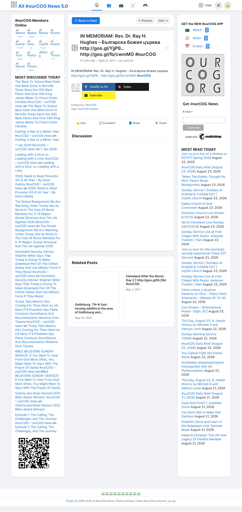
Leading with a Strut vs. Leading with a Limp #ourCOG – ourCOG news (36, 158)
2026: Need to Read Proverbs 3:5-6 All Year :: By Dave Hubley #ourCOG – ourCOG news (36, 182)
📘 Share (134, 122)
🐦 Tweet (161, 122)
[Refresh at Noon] (44, 32)
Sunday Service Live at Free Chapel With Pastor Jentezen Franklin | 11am (202, 236)
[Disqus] (121, 194)
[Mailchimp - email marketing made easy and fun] (203, 139)
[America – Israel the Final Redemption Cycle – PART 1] (55, 44)
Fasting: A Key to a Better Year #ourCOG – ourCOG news (37, 133)
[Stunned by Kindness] (55, 32)
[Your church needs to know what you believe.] (20, 55)
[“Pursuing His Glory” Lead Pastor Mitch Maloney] (55, 55)
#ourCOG (90, 104)
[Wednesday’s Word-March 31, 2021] (32, 32)
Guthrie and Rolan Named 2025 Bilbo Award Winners (37, 407)
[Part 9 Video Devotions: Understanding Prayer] (44, 55)
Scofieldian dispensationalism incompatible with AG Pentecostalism (203, 366)
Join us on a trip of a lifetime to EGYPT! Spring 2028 (204, 156)
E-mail (188, 112)
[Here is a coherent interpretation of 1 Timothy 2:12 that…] (32, 44)
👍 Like (81, 122)
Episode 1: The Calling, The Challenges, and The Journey (36, 429)
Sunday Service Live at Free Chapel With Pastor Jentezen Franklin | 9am (202, 280)
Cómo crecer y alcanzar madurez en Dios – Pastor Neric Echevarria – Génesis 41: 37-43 (204, 294)
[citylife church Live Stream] (44, 44)
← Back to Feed (86, 20)
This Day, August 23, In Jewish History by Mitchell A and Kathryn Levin (203, 325)
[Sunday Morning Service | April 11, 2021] (20, 44)
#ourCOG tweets (88, 108)
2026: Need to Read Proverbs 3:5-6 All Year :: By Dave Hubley (36, 192)
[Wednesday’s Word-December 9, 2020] (20, 32)
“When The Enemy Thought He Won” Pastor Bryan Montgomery (203, 181)
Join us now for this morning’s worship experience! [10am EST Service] (204, 253)
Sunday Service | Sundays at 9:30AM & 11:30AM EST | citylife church (202, 194)
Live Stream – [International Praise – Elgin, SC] (201, 309)
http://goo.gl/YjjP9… (85, 75)
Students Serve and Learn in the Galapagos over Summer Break (202, 426)
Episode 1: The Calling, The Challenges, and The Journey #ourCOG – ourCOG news (36, 419)
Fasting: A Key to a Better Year (37, 139)
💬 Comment (107, 122)
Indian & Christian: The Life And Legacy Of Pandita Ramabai (204, 437)
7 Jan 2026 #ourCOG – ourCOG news (31, 147)
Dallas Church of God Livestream (197, 205)
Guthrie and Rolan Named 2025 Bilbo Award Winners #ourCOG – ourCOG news (37, 397)
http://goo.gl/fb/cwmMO (118, 75)
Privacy (70, 500)
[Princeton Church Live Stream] (32, 66)
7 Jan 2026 (48, 149)
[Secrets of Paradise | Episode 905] (20, 66)
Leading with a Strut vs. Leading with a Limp (37, 167)
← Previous (145, 20)
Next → (163, 20)
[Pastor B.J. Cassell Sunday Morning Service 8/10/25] (32, 55)
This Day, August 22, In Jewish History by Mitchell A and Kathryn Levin (203, 384)
